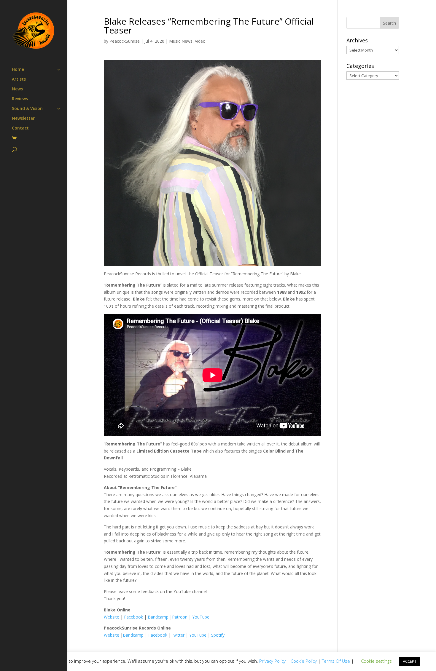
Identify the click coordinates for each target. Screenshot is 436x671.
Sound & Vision (27, 108)
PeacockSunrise (124, 41)
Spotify (218, 635)
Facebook (133, 617)
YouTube (200, 617)
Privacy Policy (272, 661)
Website (111, 617)
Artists (19, 79)
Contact (20, 128)
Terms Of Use (336, 661)
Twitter (177, 635)
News (17, 89)
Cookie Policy (304, 661)
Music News (180, 41)
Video (200, 41)
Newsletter (23, 118)
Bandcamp (158, 617)
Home (18, 69)
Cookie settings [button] (376, 661)
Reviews (20, 99)
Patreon (179, 617)
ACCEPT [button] (409, 661)
